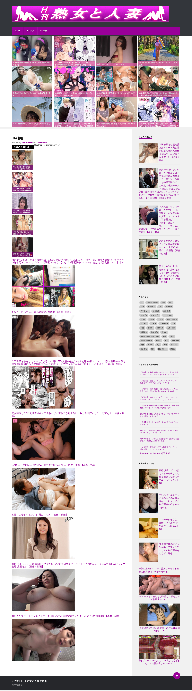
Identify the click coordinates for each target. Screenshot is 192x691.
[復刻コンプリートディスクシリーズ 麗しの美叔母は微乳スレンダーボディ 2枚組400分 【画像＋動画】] (43, 640)
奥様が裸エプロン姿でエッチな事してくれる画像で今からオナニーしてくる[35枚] (169, 476)
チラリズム (167, 315)
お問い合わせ (17, 685)
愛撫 (172, 336)
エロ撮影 (156, 311)
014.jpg (17, 138)
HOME (18, 31)
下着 (174, 323)
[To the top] (176, 675)
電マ (152, 349)
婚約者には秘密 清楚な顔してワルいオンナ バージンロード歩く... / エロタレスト (159, 432)
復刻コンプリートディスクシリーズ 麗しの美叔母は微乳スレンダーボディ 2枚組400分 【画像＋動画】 (67, 616)
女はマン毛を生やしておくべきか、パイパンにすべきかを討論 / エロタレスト (159, 415)
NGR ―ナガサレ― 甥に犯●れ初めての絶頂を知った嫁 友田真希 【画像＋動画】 (55, 465)
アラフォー (145, 311)
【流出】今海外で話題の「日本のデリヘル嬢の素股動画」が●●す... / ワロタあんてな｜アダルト (159, 407)
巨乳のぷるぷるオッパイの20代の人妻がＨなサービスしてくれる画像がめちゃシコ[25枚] (169, 501)
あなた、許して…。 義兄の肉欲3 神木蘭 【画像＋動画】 (42, 312)
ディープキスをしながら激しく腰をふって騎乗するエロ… (159, 598)
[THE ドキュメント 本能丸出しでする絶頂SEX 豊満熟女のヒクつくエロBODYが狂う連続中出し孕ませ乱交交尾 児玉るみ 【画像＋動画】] (43, 590)
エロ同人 (30, 31)
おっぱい (151, 306)
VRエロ (43, 31)
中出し (150, 328)
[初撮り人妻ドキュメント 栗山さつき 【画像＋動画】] (43, 538)
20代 (163, 302)
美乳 (165, 345)
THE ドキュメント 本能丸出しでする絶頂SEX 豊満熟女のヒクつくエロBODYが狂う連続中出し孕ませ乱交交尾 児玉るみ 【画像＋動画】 (68, 565)
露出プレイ (162, 349)
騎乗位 (173, 349)
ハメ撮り (144, 323)
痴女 (142, 345)
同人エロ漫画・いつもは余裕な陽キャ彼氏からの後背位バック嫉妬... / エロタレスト (159, 440)
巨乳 (165, 336)
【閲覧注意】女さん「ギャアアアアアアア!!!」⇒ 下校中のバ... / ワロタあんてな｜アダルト (159, 382)
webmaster (27, 142)
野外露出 (144, 349)
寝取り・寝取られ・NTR (150, 336)
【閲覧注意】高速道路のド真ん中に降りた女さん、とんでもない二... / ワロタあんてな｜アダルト (159, 390)
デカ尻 (143, 319)
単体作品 (154, 332)
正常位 (158, 340)
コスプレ (144, 315)
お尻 (160, 306)
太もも (164, 332)
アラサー (169, 306)
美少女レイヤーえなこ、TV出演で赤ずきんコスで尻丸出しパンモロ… (159, 662)
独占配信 (175, 340)
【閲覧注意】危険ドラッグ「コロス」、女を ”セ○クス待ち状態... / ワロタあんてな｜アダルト (158, 398)
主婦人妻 (160, 328)
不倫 (142, 328)
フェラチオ (164, 323)
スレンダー (155, 315)
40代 (142, 306)
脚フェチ (174, 345)
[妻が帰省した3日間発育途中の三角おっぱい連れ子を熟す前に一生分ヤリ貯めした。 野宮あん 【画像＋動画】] (43, 439)
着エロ (150, 345)
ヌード (160, 319)
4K (142, 302)
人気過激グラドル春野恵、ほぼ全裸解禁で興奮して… (159, 629)
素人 (158, 345)
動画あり (144, 332)
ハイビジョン (172, 319)
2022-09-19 (42, 142)
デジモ (151, 319)
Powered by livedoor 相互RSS (155, 453)
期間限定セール (146, 340)
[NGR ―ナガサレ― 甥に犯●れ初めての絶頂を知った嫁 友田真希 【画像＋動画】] (43, 489)
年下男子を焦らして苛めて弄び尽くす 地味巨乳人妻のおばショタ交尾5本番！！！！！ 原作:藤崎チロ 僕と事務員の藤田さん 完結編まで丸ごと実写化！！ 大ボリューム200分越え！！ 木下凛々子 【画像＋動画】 (69, 362)
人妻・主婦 (171, 328)
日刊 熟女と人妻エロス (34, 681)
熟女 (166, 340)
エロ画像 (166, 311)
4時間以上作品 (152, 302)
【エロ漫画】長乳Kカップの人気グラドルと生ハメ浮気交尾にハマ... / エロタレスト (159, 448)
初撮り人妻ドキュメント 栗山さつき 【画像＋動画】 (40, 515)
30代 (171, 302)
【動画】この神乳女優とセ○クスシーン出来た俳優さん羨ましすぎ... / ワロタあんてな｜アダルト (159, 373)
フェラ (153, 323)
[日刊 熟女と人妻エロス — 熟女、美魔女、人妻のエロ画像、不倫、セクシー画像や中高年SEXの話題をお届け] (96, 14)
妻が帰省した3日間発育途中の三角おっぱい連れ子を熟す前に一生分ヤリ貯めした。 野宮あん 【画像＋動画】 (68, 414)
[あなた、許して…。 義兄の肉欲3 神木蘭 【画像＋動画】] (43, 336)
